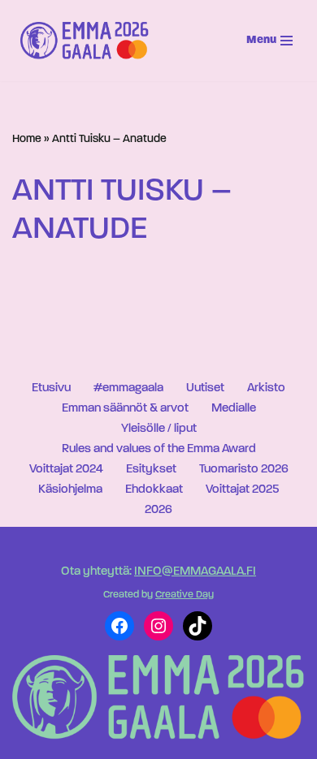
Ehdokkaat (154, 490)
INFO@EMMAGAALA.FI (195, 572)
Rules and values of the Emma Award (159, 449)
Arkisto (266, 388)
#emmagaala (128, 388)
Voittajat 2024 (66, 470)
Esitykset (151, 470)
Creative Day (184, 595)
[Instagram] (158, 625)
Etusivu (51, 388)
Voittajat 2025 (242, 490)
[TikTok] (197, 625)
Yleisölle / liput (159, 429)
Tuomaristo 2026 (244, 470)
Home (26, 139)
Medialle (233, 409)
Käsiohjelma (70, 490)
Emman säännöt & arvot (125, 409)
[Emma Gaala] (88, 40)
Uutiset (205, 388)
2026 (158, 510)
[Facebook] (119, 625)
